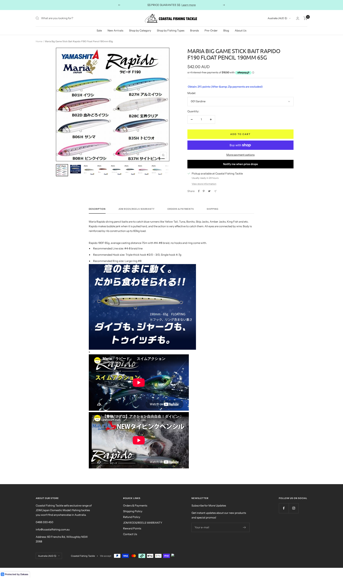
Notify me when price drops (240, 164)
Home (39, 41)
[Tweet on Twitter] (209, 191)
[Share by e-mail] (215, 191)
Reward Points (132, 528)
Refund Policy (131, 517)
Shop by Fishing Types (170, 30)
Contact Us (130, 534)
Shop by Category (140, 30)
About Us (240, 30)
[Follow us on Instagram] (294, 508)
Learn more (189, 5)
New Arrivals (115, 30)
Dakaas (24, 574)
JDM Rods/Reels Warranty (136, 209)
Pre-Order (211, 30)
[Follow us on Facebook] (284, 508)
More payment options (240, 154)
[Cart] (305, 18)
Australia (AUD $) (277, 18)
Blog (226, 30)
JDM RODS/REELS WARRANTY (142, 522)
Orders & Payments (180, 209)
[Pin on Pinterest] (204, 191)
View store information (204, 183)
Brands (194, 30)
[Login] (297, 18)
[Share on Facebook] (199, 191)
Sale (99, 30)
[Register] (244, 527)
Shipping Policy (132, 511)
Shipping (212, 209)
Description (97, 209)
